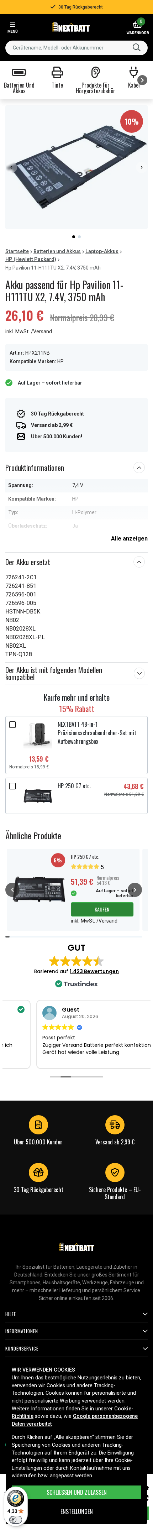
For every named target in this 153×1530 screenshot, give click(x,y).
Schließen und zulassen (77, 1492)
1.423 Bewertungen (94, 971)
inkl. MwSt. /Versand (28, 332)
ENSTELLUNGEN (76, 1511)
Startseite (17, 251)
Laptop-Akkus (101, 251)
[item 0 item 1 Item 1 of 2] (76, 167)
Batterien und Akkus (57, 251)
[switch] (15, 1520)
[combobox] (76, 48)
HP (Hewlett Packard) (30, 259)
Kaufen (102, 909)
